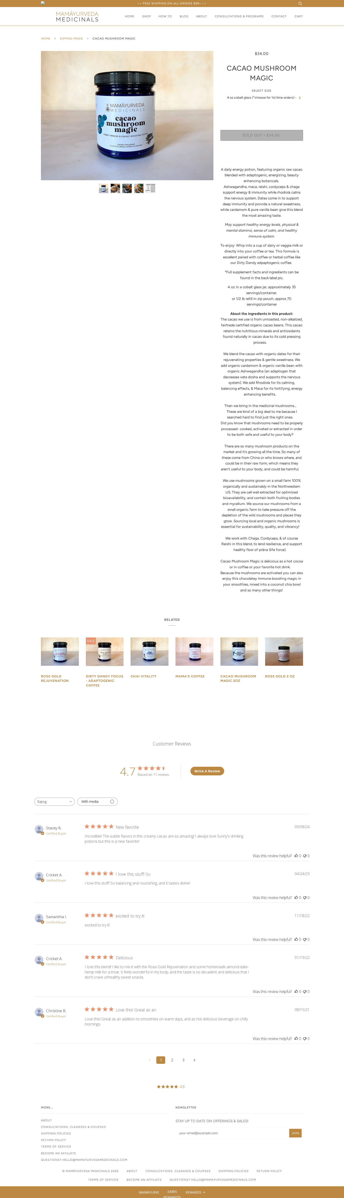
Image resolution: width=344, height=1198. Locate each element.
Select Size (261, 90)
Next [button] (204, 115)
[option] (127, 115)
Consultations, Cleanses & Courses (73, 1127)
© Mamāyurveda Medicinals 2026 (90, 1171)
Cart (299, 16)
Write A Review (207, 771)
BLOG (184, 16)
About (201, 16)
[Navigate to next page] (194, 1060)
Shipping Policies (56, 1133)
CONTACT (279, 16)
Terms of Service (56, 1146)
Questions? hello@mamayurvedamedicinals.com (84, 1160)
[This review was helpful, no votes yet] (296, 855)
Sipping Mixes (71, 38)
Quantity (262, 111)
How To (165, 16)
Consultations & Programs (239, 16)
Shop (146, 16)
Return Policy (53, 1140)
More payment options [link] (261, 160)
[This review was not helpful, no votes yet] (304, 855)
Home (129, 16)
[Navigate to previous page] (149, 1060)
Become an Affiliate (58, 1153)
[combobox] (54, 802)
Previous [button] (49, 115)
